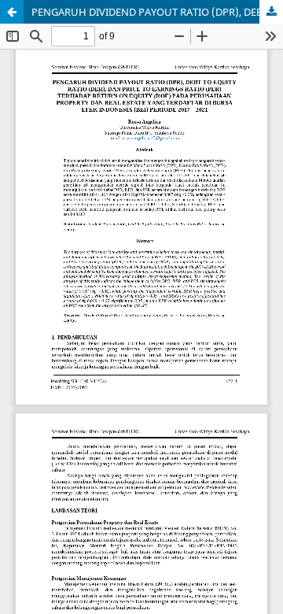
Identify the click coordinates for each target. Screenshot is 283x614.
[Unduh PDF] (271, 12)
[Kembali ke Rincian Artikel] (12, 12)
